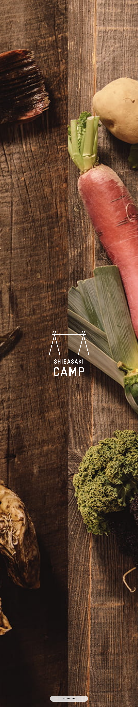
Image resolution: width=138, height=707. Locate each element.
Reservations (69, 698)
